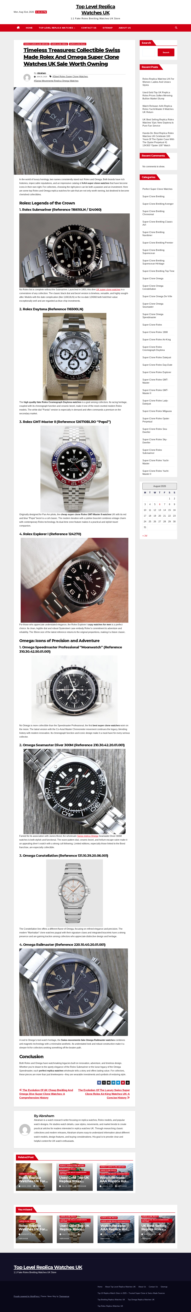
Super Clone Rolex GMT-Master (155, 381)
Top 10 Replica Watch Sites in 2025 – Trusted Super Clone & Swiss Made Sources (131, 1293)
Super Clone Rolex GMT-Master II (155, 391)
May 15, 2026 (150, 1234)
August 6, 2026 (29, 1234)
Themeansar (64, 1296)
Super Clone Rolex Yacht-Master (155, 462)
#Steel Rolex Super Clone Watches (70, 76)
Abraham (41, 73)
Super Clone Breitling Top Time (158, 271)
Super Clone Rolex (77, 44)
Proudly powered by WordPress (27, 1296)
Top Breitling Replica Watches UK (111, 1300)
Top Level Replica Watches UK (48, 1267)
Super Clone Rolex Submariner (152, 451)
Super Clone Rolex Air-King (156, 339)
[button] (176, 28)
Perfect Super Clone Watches (36, 44)
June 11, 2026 (110, 1234)
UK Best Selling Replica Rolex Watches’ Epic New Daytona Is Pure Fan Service (158, 122)
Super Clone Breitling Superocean (153, 251)
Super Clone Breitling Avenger (158, 204)
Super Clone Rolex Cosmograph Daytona (73, 1173)
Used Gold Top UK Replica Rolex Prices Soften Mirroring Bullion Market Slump (157, 95)
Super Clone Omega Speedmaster (152, 316)
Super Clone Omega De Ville (157, 296)
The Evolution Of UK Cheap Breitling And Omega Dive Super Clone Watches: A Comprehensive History (46, 1094)
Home (29, 28)
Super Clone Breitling (153, 196)
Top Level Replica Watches (56, 28)
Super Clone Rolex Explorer (156, 372)
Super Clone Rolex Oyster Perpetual (155, 420)
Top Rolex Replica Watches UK (110, 1306)
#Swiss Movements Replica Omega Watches (56, 81)
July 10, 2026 (69, 1234)
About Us (125, 28)
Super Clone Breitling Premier (157, 243)
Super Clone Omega (59, 44)
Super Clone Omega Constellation (152, 287)
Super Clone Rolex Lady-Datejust (155, 402)
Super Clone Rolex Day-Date (157, 365)
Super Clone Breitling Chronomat (153, 213)
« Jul (144, 535)
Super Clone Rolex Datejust (156, 357)
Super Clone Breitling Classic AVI (157, 223)
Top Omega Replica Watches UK (141, 1300)
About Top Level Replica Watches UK (120, 1287)
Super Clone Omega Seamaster (152, 305)
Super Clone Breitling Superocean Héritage (153, 262)
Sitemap (108, 28)
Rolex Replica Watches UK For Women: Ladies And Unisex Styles (158, 82)
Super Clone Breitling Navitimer (153, 233)
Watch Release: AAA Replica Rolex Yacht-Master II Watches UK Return (158, 109)
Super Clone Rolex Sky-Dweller (154, 441)
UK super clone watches (108, 289)
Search (146, 42)
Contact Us (88, 28)
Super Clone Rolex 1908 (155, 332)
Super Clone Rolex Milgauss (157, 411)
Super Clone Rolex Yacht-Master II (114, 1174)
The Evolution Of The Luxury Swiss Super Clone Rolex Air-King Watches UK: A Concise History (104, 1094)
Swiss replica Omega (87, 836)
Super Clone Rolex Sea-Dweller (154, 430)
